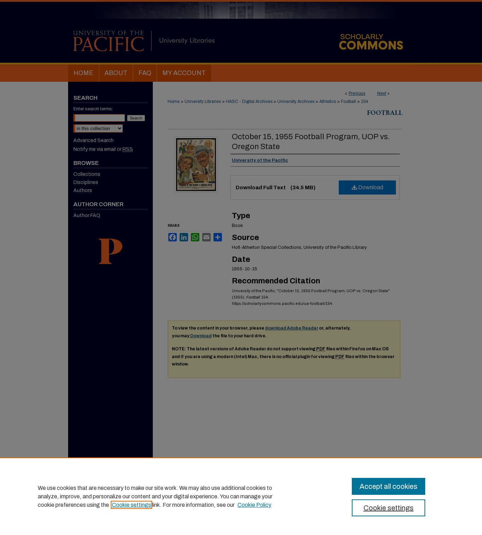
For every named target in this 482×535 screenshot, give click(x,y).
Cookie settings (131, 505)
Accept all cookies (388, 486)
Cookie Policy (254, 505)
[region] (241, 496)
